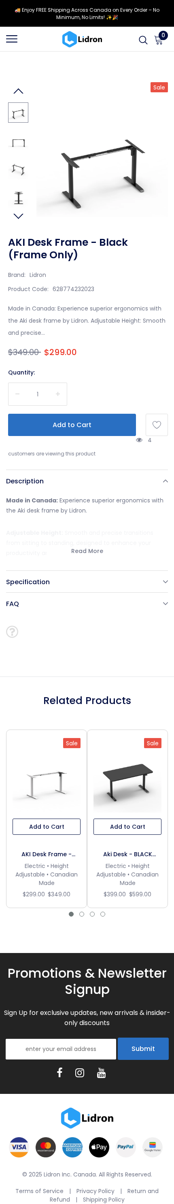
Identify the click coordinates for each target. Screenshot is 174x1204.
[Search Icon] (143, 42)
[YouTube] (101, 1072)
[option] (102, 164)
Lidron (38, 275)
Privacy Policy (95, 1191)
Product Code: (28, 289)
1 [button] (71, 914)
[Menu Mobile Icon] (11, 42)
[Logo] (82, 39)
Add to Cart (46, 827)
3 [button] (92, 914)
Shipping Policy (104, 1199)
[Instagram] (79, 1072)
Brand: (16, 275)
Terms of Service (39, 1191)
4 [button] (102, 914)
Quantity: (21, 372)
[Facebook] (59, 1072)
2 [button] (81, 914)
